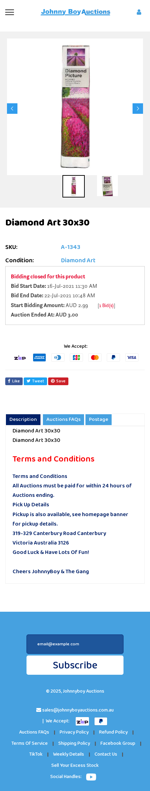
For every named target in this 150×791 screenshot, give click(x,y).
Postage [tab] (98, 419)
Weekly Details (68, 754)
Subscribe (75, 665)
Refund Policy (113, 732)
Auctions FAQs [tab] (63, 419)
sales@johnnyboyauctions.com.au (78, 710)
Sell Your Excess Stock (75, 765)
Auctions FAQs (34, 732)
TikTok (36, 754)
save (61, 381)
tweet (38, 381)
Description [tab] (23, 419)
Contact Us (106, 754)
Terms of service (30, 743)
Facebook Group (117, 743)
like (16, 381)
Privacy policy (74, 732)
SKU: (11, 247)
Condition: (19, 260)
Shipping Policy (74, 743)
